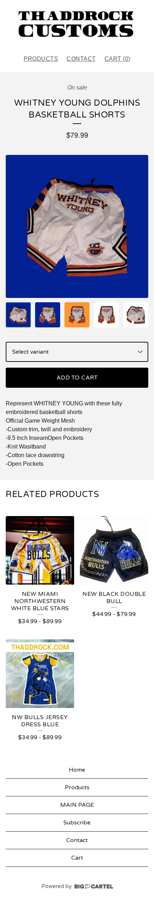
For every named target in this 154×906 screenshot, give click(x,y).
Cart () (117, 59)
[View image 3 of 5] (77, 314)
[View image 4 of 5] (106, 314)
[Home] (77, 24)
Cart (77, 857)
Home (77, 769)
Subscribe (77, 822)
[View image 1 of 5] (18, 314)
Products (41, 59)
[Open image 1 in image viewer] (77, 226)
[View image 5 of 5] (135, 314)
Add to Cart (77, 377)
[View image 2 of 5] (47, 314)
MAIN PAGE (77, 805)
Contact (81, 59)
